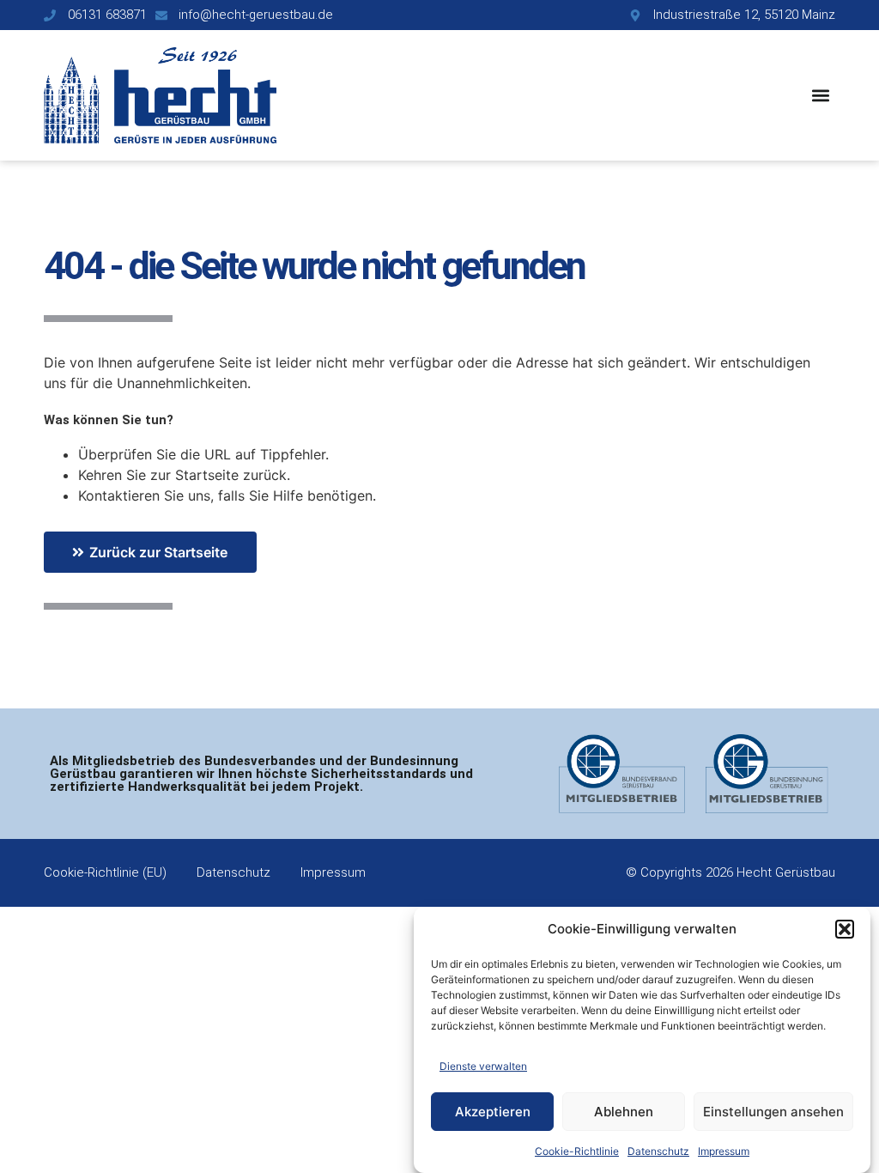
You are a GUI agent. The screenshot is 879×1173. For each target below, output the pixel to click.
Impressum (723, 1151)
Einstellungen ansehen (773, 1111)
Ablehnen (623, 1111)
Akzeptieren (492, 1111)
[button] (844, 929)
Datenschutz (658, 1151)
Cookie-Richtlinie (577, 1151)
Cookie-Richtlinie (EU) (105, 872)
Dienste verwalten (483, 1066)
